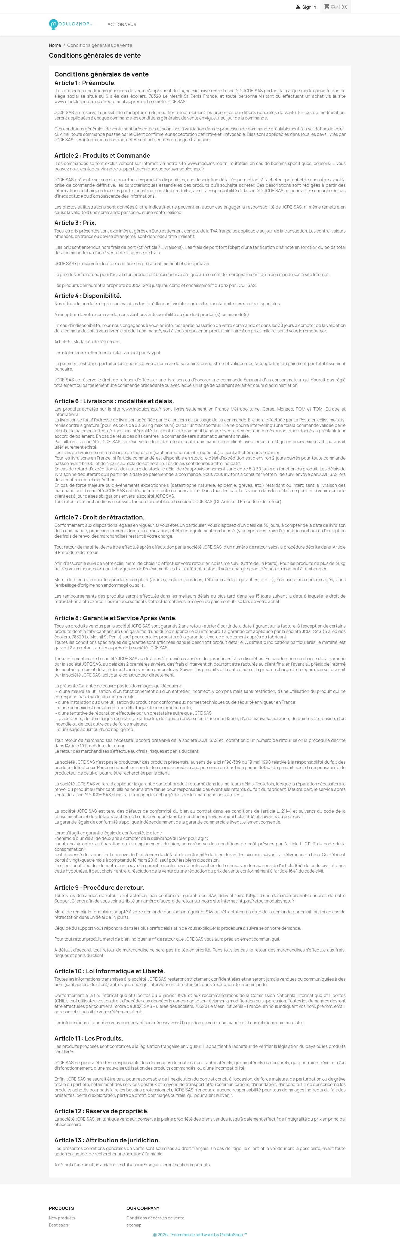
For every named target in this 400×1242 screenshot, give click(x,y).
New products (62, 1217)
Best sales (58, 1225)
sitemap (134, 1225)
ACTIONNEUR (122, 24)
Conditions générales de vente (155, 1217)
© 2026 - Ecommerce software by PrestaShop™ (200, 1235)
